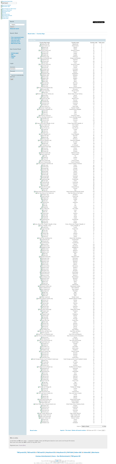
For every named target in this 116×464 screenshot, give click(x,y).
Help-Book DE (50, 452)
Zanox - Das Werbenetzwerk (61, 456)
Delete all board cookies (79, 430)
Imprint (62, 430)
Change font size (105, 37)
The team (68, 430)
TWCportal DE (21, 452)
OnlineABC (87, 452)
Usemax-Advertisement (43, 456)
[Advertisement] (17, 99)
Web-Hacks (95, 452)
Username (12, 67)
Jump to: (79, 426)
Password (12, 71)
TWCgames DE (76, 456)
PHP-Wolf (70, 452)
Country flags (41, 33)
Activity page (14, 53)
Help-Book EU (61, 452)
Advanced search (14, 28)
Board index (31, 33)
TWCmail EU (41, 452)
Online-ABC (78, 452)
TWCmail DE (31, 452)
